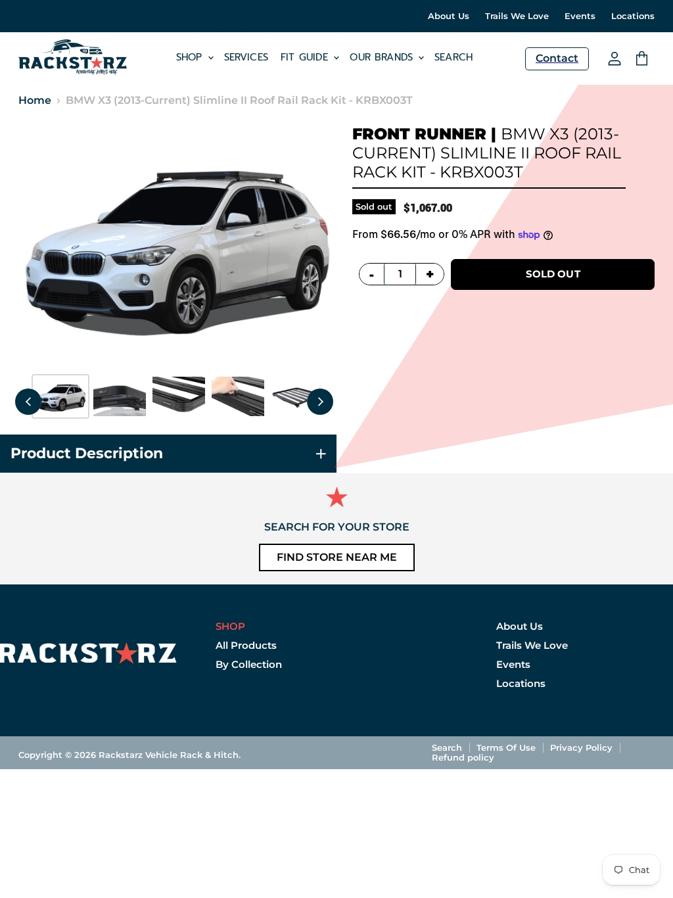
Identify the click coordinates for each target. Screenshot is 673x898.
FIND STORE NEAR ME (337, 557)
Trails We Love (517, 16)
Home (34, 100)
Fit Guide (307, 57)
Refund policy (463, 757)
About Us (448, 16)
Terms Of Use (506, 747)
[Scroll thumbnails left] (28, 402)
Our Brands (383, 57)
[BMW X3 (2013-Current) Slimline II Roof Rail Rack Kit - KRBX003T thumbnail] (60, 396)
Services (246, 57)
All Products (246, 645)
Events (580, 16)
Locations (633, 16)
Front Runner (419, 133)
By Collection (249, 664)
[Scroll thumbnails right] (320, 402)
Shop (191, 57)
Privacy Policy (581, 747)
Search (453, 57)
